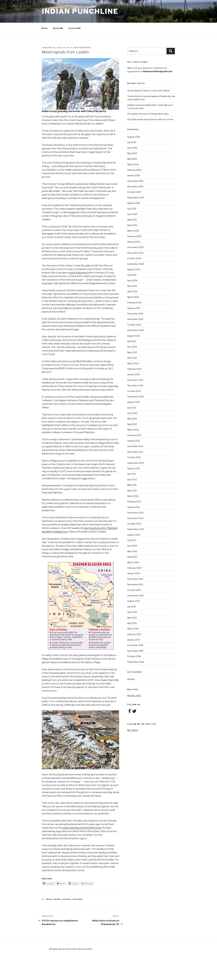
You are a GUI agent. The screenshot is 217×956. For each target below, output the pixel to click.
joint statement (79, 272)
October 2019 (134, 590)
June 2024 (132, 280)
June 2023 (132, 346)
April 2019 (132, 623)
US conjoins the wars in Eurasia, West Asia (147, 113)
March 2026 (133, 164)
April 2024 (132, 291)
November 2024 (135, 253)
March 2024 (133, 297)
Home (44, 28)
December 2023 (135, 313)
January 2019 (133, 639)
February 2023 (134, 369)
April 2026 (132, 159)
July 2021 (131, 474)
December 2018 (135, 645)
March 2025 (133, 230)
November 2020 (135, 518)
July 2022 (131, 407)
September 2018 (135, 662)
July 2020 (131, 540)
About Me (58, 28)
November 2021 (135, 452)
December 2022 (135, 380)
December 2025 (135, 181)
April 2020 (132, 557)
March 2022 (133, 429)
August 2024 (133, 269)
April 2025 (132, 225)
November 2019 (135, 584)
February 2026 (134, 170)
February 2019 (134, 634)
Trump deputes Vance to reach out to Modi (148, 90)
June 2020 (132, 545)
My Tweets (132, 730)
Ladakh (66, 899)
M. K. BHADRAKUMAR (79, 48)
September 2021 (135, 463)
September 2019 (135, 595)
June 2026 (132, 147)
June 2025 (132, 214)
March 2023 (133, 363)
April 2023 (132, 358)
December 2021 (135, 446)
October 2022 (134, 391)
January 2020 (133, 573)
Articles (131, 679)
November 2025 (135, 186)
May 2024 (132, 286)
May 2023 (132, 352)
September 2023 (135, 330)
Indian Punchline (80, 11)
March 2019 (133, 628)
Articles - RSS (134, 695)
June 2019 (132, 612)
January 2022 (133, 440)
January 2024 (133, 308)
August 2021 (133, 468)
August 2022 (133, 402)
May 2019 (132, 617)
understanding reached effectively (81, 827)
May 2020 (132, 551)
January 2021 (133, 507)
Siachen (78, 899)
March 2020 (133, 562)
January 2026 (133, 175)
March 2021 (133, 496)
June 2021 (132, 479)
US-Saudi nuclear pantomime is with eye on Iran (150, 119)
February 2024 (134, 302)
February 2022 (134, 435)
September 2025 (135, 197)
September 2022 (135, 396)
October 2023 (134, 324)
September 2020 (135, 529)
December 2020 (135, 512)
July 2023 (131, 341)
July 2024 (131, 275)
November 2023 (135, 319)
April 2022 (132, 424)
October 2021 (134, 457)
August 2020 (133, 535)
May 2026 (132, 153)
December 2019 (135, 579)
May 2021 (132, 485)
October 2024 (134, 258)
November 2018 (135, 651)
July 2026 (131, 142)
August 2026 (133, 137)
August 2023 (133, 336)
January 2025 (133, 242)
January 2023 (133, 374)
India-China (53, 899)
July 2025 (131, 208)
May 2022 (132, 418)
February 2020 (134, 568)
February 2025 (134, 236)
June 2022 (132, 413)
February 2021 (134, 501)
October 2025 (134, 192)
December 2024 (135, 247)
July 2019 (131, 606)
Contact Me (74, 28)
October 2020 (134, 523)
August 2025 (133, 203)
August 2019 (133, 601)
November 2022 (135, 385)
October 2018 (134, 656)
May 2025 (132, 219)
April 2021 (132, 490)
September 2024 (135, 264)
